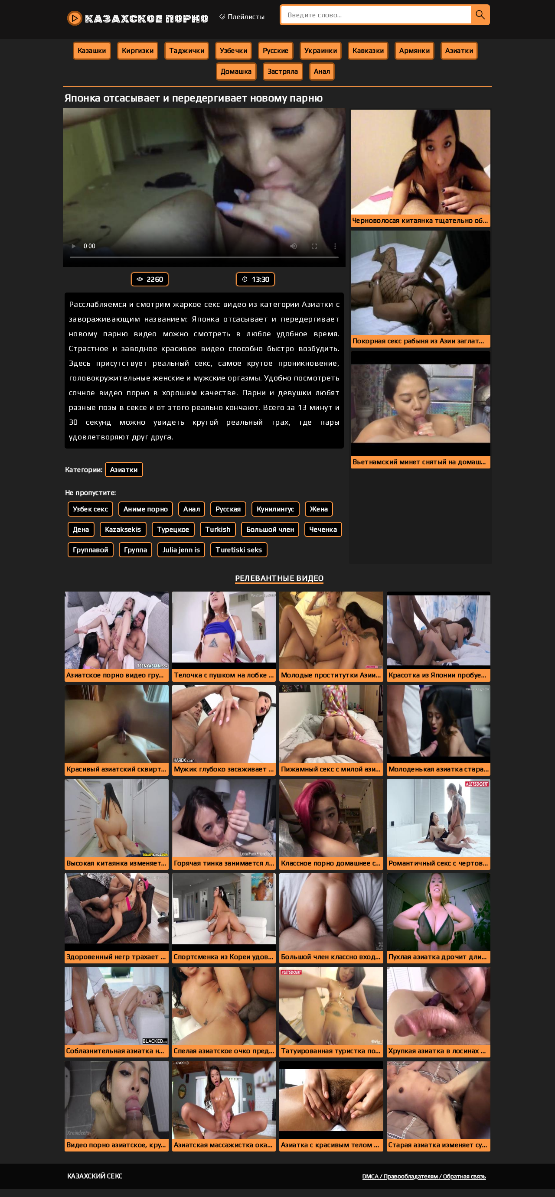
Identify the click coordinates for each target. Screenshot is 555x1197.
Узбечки (233, 50)
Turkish (218, 529)
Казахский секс (95, 1176)
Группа (135, 550)
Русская (228, 509)
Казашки (92, 50)
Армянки (414, 50)
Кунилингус (275, 509)
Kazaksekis (123, 529)
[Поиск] (480, 14)
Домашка (236, 71)
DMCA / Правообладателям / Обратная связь (424, 1176)
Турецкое (173, 529)
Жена (319, 509)
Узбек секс (90, 509)
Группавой (90, 550)
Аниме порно (146, 509)
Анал (322, 71)
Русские (276, 50)
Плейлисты (244, 17)
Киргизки (137, 50)
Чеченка (323, 529)
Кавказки (368, 50)
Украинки (320, 50)
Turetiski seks (238, 550)
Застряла (283, 71)
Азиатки (459, 50)
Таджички (186, 50)
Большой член (270, 529)
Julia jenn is (181, 550)
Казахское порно (145, 19)
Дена (81, 529)
